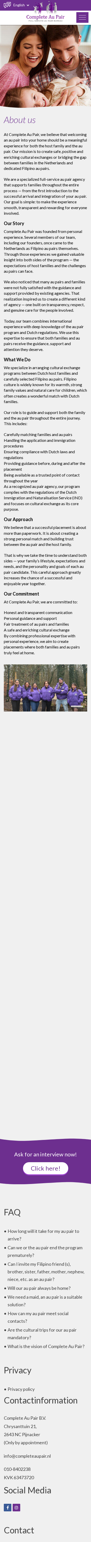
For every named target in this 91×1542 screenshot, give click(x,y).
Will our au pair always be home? (39, 1288)
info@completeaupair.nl (27, 1456)
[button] (82, 17)
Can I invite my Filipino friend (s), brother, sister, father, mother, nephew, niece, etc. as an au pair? (46, 1271)
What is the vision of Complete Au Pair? (46, 1346)
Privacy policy (21, 1389)
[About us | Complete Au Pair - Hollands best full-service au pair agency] (45, 11)
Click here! (45, 1168)
